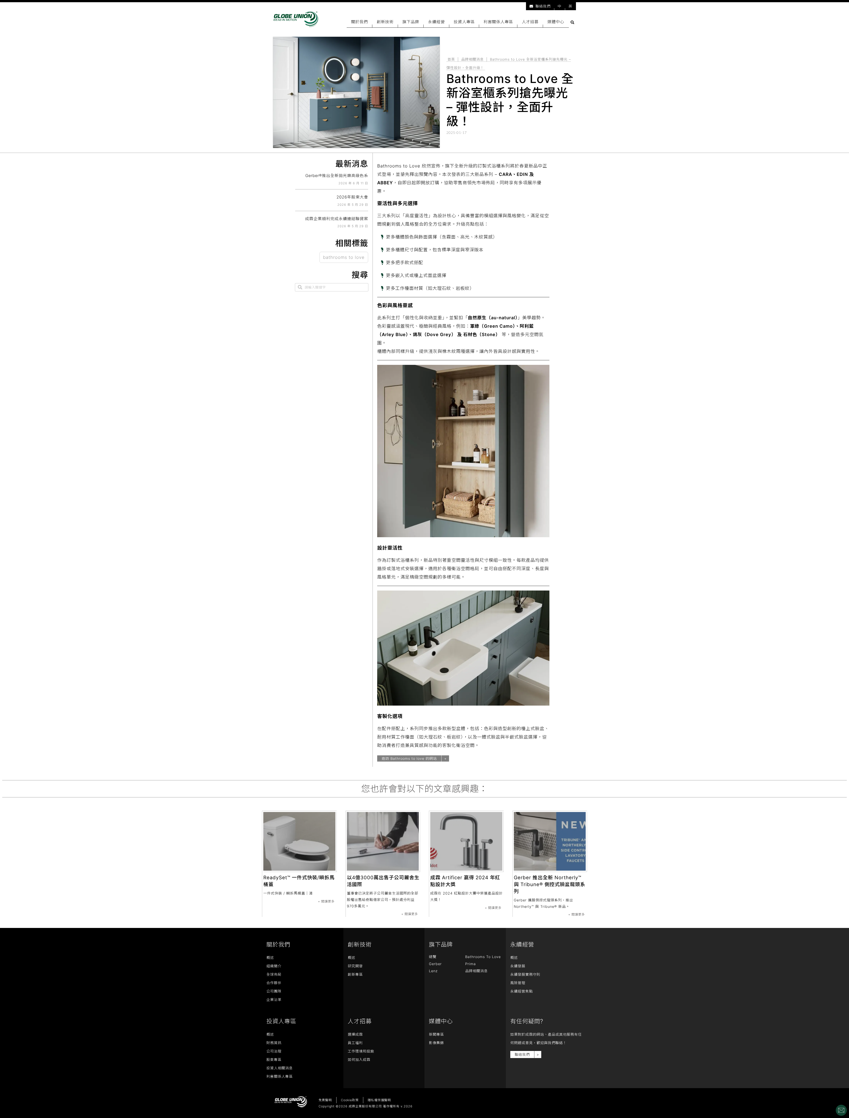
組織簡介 (273, 966)
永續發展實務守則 (525, 974)
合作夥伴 (273, 983)
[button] (572, 22)
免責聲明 (325, 1100)
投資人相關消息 (279, 1068)
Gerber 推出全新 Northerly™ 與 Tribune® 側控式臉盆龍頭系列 (549, 884)
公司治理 (273, 1051)
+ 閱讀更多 (326, 901)
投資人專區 (464, 21)
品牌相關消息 (472, 59)
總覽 (432, 956)
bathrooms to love (344, 257)
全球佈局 (273, 974)
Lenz (433, 971)
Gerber (435, 964)
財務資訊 (273, 1043)
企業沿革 (273, 999)
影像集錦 (436, 1043)
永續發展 (517, 966)
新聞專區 (436, 1034)
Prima (470, 964)
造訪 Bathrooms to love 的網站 (409, 758)
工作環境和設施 (361, 1051)
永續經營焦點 (521, 991)
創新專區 (355, 974)
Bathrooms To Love (483, 956)
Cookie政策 (350, 1100)
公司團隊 (273, 991)
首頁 (451, 59)
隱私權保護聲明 (379, 1100)
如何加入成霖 (359, 1059)
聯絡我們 (543, 6)
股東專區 (273, 1059)
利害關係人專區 (498, 21)
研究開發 (355, 966)
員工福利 (355, 1043)
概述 (270, 957)
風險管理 (517, 983)
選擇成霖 (355, 1034)
